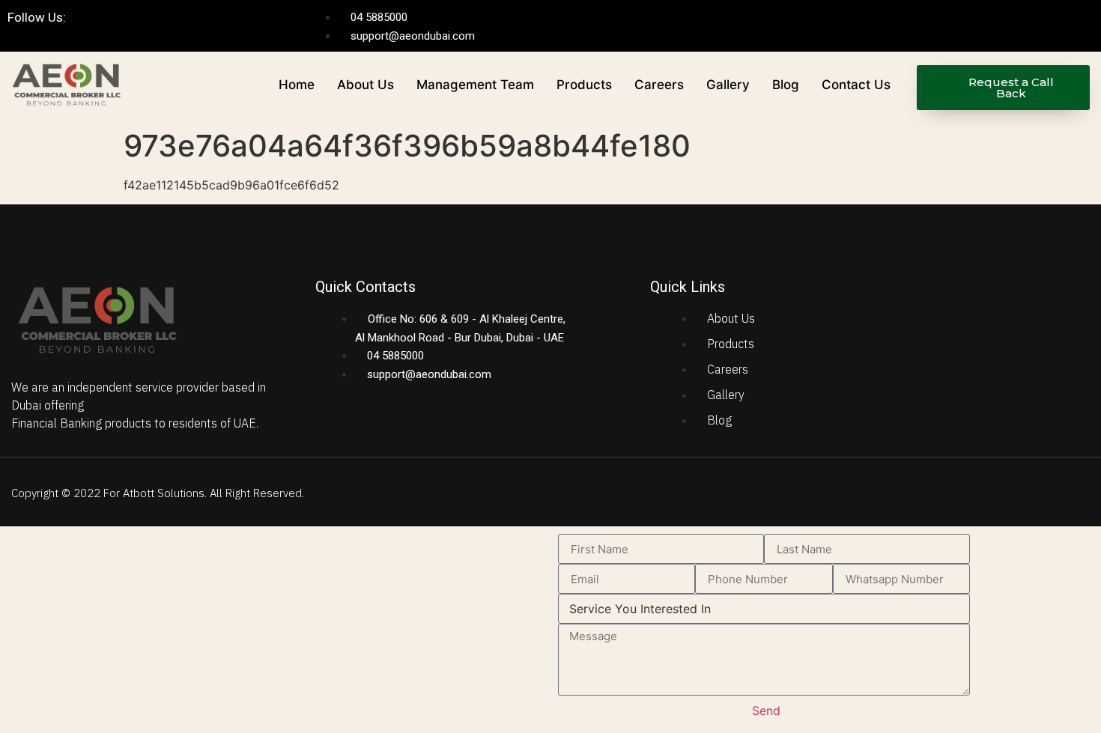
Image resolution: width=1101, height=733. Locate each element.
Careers (659, 84)
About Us (365, 84)
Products (584, 84)
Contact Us (856, 84)
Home (297, 84)
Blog (785, 84)
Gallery (728, 84)
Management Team (475, 84)
